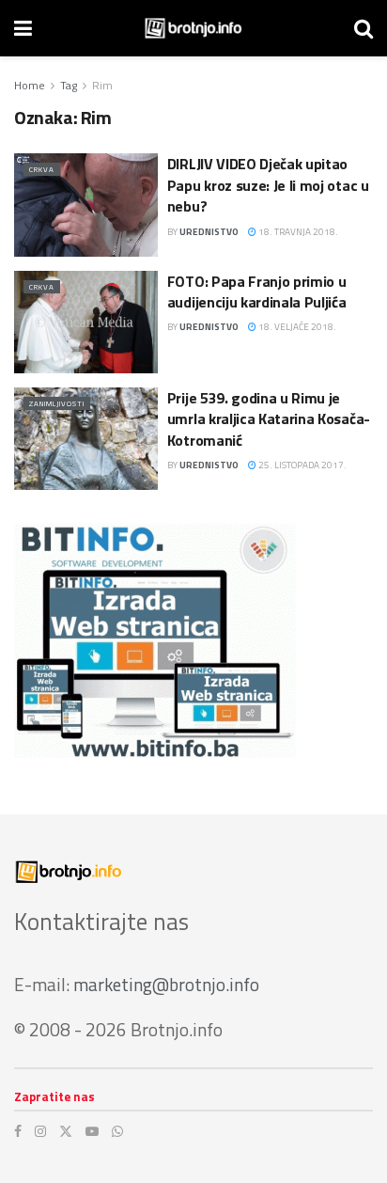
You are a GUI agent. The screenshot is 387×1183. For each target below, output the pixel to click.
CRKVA (41, 169)
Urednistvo (209, 232)
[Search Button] (363, 28)
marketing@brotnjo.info (166, 984)
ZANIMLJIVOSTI (57, 403)
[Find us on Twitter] (65, 1131)
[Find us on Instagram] (40, 1131)
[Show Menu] (23, 28)
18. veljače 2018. (296, 327)
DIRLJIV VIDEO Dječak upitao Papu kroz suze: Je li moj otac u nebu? (268, 184)
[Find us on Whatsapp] (117, 1131)
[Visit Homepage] (193, 28)
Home (29, 85)
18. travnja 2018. (297, 232)
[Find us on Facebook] (18, 1131)
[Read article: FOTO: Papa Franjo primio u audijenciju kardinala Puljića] (86, 322)
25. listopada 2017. (301, 465)
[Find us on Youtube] (92, 1131)
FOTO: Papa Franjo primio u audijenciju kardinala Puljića (257, 291)
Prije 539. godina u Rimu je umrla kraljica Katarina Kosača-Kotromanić (268, 418)
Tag (68, 85)
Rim (102, 85)
